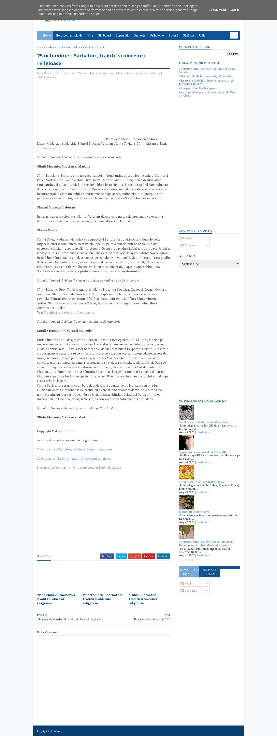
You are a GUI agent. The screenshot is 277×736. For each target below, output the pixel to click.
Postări (188, 238)
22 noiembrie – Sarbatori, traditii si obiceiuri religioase (56, 599)
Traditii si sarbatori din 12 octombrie (69, 312)
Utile (202, 35)
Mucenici (104, 72)
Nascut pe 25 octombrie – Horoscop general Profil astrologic (79, 467)
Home (47, 35)
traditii (41, 77)
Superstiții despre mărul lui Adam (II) (202, 452)
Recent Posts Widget (187, 560)
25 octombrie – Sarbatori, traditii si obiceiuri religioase (102, 599)
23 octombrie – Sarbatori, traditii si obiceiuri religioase (74, 449)
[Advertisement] (71, 111)
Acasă (40, 46)
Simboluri (104, 35)
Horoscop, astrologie (69, 35)
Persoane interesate (209, 571)
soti (153, 72)
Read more (203, 432)
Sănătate (188, 35)
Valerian (51, 77)
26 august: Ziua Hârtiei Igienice (198, 88)
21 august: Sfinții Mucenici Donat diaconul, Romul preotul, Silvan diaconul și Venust (206, 543)
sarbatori (129, 72)
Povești (173, 35)
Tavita (159, 72)
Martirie (93, 72)
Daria (73, 72)
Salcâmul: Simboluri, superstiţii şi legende (205, 76)
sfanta (138, 72)
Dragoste (139, 35)
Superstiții (122, 35)
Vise (90, 35)
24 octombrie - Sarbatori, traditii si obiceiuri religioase (74, 458)
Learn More (218, 10)
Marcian (82, 72)
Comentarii (191, 245)
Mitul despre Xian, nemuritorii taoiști (202, 482)
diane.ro (59, 731)
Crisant (65, 72)
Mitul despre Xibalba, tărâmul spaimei (203, 422)
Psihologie (157, 35)
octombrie (116, 72)
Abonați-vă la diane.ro (189, 571)
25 (57, 72)
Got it (235, 10)
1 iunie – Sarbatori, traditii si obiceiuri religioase (143, 599)
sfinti (146, 72)
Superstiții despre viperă (194, 511)
